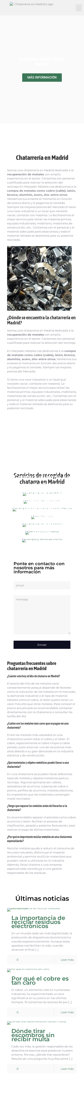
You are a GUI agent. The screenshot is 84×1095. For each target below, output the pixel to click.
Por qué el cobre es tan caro (40, 980)
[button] (79, 7)
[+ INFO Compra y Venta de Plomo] (42, 540)
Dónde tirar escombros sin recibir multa (33, 1035)
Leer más (67, 959)
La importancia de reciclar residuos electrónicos (38, 922)
